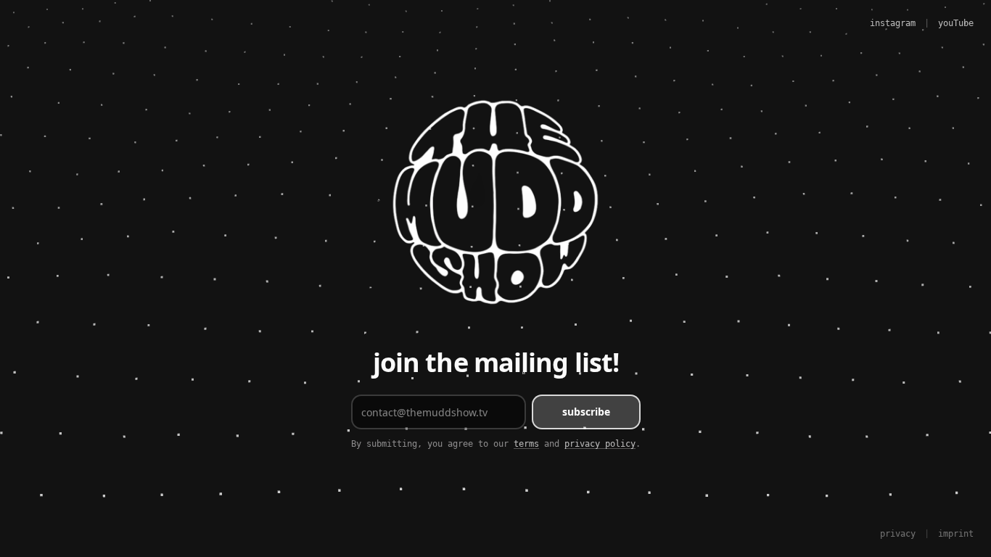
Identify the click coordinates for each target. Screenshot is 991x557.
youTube (956, 23)
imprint (956, 534)
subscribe (586, 411)
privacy (898, 534)
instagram (893, 23)
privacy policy (600, 444)
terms (526, 444)
